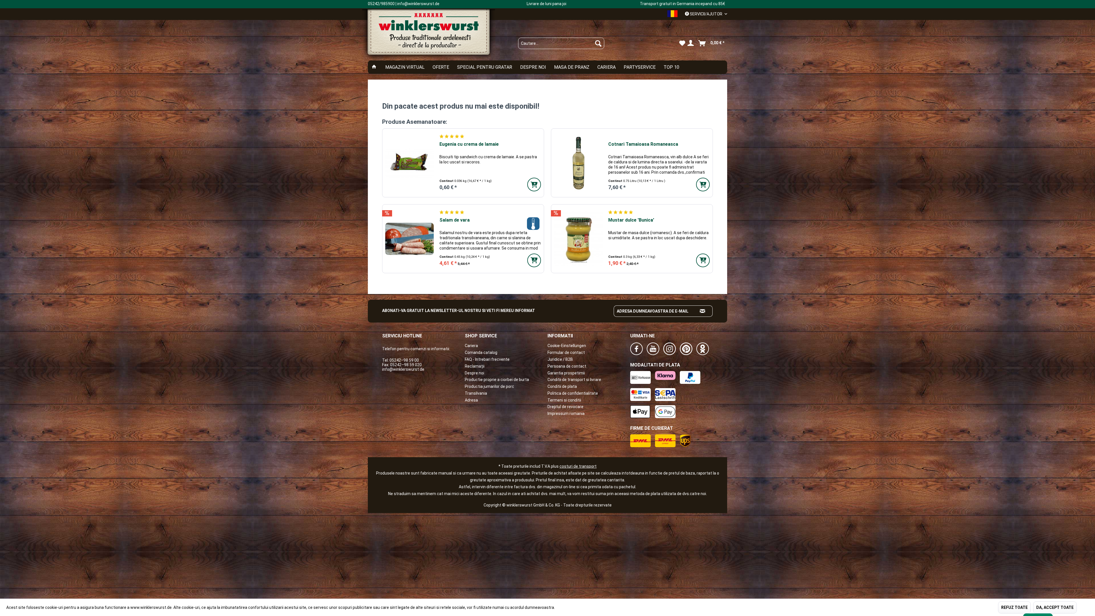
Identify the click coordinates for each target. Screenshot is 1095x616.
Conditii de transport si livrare (574, 379)
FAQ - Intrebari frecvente (487, 359)
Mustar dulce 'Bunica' (631, 220)
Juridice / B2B (560, 359)
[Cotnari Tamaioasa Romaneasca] (578, 162)
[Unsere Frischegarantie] (533, 223)
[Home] (374, 67)
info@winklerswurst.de (403, 369)
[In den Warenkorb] (534, 184)
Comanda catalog (481, 352)
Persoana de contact (567, 366)
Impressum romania (566, 413)
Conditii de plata (562, 386)
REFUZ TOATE (1014, 607)
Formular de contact (566, 352)
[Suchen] (598, 43)
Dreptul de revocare (565, 406)
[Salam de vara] (409, 238)
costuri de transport (578, 466)
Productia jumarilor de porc (489, 386)
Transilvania (476, 393)
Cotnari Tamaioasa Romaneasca (643, 144)
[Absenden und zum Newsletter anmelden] (703, 311)
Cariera (471, 345)
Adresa (471, 400)
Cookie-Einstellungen (567, 345)
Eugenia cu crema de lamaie (469, 144)
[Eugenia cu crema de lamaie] (409, 162)
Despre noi (474, 373)
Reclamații (474, 366)
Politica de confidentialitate (573, 393)
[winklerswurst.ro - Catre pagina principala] (428, 34)
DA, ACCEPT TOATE (1055, 607)
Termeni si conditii (564, 400)
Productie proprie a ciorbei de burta (497, 379)
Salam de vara (454, 220)
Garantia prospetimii (566, 373)
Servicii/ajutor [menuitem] (706, 14)
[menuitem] (561, 43)
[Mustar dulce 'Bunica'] (578, 238)
